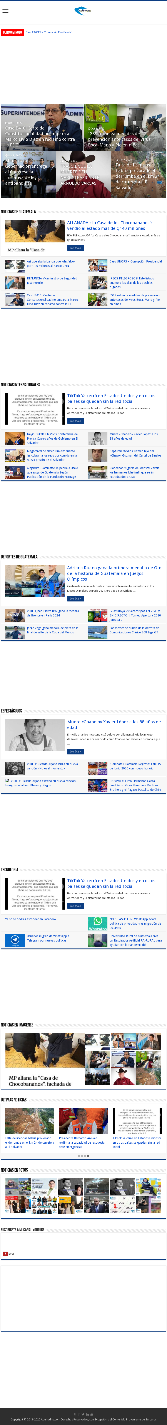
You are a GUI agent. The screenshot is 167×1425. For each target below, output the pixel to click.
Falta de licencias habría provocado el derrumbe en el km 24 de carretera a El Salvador (138, 176)
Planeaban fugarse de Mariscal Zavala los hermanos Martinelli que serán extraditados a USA (134, 472)
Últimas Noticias (14, 1100)
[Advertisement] (83, 69)
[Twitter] (83, 1414)
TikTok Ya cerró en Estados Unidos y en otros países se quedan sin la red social (137, 1142)
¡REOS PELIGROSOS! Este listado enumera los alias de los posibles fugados (132, 283)
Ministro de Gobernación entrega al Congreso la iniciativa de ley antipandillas (26, 172)
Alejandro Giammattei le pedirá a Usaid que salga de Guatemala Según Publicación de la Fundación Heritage (52, 472)
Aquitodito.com (50, 1419)
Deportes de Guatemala (19, 557)
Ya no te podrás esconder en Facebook (30, 919)
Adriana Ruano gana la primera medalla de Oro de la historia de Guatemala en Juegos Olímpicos (114, 573)
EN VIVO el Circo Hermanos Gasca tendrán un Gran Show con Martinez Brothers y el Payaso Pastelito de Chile (135, 785)
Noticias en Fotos (14, 1170)
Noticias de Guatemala (18, 212)
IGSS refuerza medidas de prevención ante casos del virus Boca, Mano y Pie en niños (119, 139)
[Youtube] (92, 1414)
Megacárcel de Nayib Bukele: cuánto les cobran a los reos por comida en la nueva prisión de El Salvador (52, 455)
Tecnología (9, 870)
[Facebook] (79, 1414)
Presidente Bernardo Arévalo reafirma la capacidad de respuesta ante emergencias (82, 1142)
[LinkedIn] (87, 1414)
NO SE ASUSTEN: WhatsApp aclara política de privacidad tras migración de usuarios (135, 923)
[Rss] (75, 1414)
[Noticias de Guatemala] (83, 10)
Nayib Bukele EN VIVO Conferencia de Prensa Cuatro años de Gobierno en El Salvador (52, 438)
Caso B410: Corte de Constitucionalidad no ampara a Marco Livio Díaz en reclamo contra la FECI (52, 300)
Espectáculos (11, 711)
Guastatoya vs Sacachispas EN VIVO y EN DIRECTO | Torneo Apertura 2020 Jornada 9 (135, 615)
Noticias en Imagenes (17, 1025)
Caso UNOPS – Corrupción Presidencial (49, 32)
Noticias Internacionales (20, 385)
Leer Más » (76, 247)
